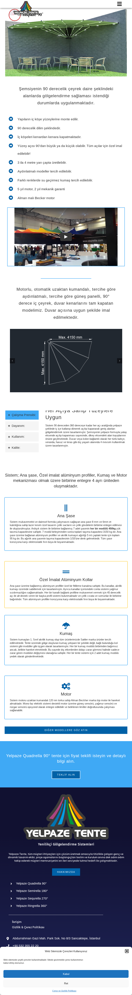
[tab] (22, 415)
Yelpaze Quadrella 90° (31, 883)
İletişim (16, 922)
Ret (66, 983)
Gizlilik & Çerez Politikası (28, 927)
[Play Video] (66, 237)
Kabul (66, 973)
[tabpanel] (86, 430)
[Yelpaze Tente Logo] (25, 2)
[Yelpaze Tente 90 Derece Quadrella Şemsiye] (66, 330)
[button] (127, 951)
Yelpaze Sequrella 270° (32, 898)
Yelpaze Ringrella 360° (31, 906)
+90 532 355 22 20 (25, 945)
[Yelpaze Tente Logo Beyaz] (66, 795)
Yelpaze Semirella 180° (32, 891)
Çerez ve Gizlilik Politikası (64, 991)
